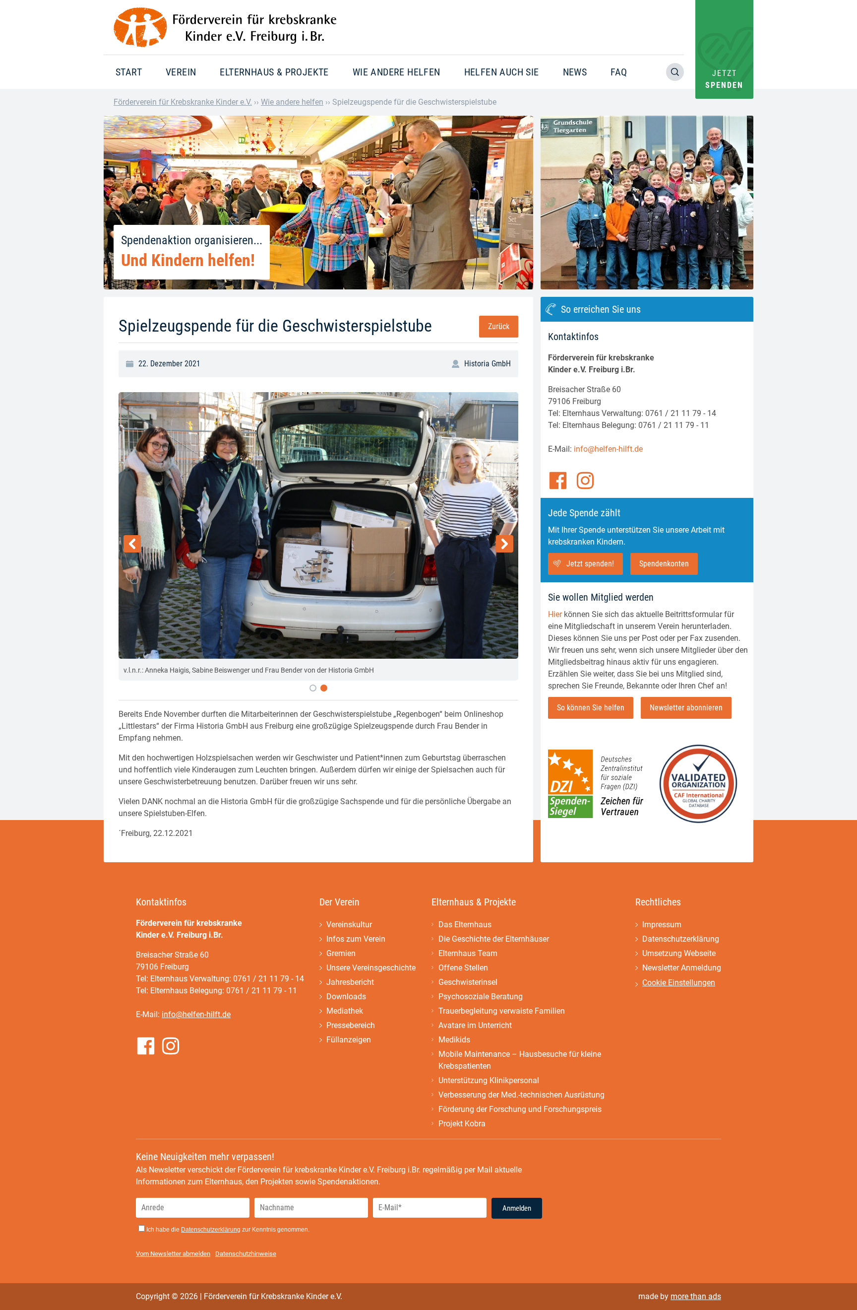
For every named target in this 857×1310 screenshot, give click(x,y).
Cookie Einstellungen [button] (678, 982)
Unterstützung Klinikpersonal (488, 1080)
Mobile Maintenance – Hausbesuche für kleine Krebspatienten (519, 1060)
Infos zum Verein (355, 939)
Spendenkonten (664, 563)
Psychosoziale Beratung (480, 996)
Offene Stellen (463, 967)
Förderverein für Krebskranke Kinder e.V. (183, 102)
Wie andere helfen (396, 72)
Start (129, 72)
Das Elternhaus (464, 924)
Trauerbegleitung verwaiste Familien (501, 1011)
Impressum (661, 924)
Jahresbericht (350, 982)
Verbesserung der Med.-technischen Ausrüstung (521, 1095)
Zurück (498, 326)
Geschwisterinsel (467, 982)
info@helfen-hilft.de (608, 449)
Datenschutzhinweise (245, 1253)
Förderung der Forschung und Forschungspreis (520, 1109)
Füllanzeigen (348, 1039)
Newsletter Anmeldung (681, 967)
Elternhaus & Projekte (274, 72)
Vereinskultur (349, 924)
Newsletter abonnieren (686, 707)
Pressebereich (350, 1025)
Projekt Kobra (462, 1123)
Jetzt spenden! (590, 563)
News (575, 72)
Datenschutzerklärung (680, 939)
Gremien (341, 953)
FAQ (619, 72)
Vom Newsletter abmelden (173, 1253)
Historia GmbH (487, 363)
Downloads (346, 996)
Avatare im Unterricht (475, 1025)
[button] (312, 688)
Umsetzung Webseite (679, 953)
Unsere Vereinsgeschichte (371, 967)
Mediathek (344, 1011)
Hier (555, 614)
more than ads (696, 1296)
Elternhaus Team (467, 953)
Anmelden (516, 1208)
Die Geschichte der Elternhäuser (493, 939)
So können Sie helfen (590, 707)
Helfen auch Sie (501, 72)
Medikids (454, 1039)
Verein (181, 72)
